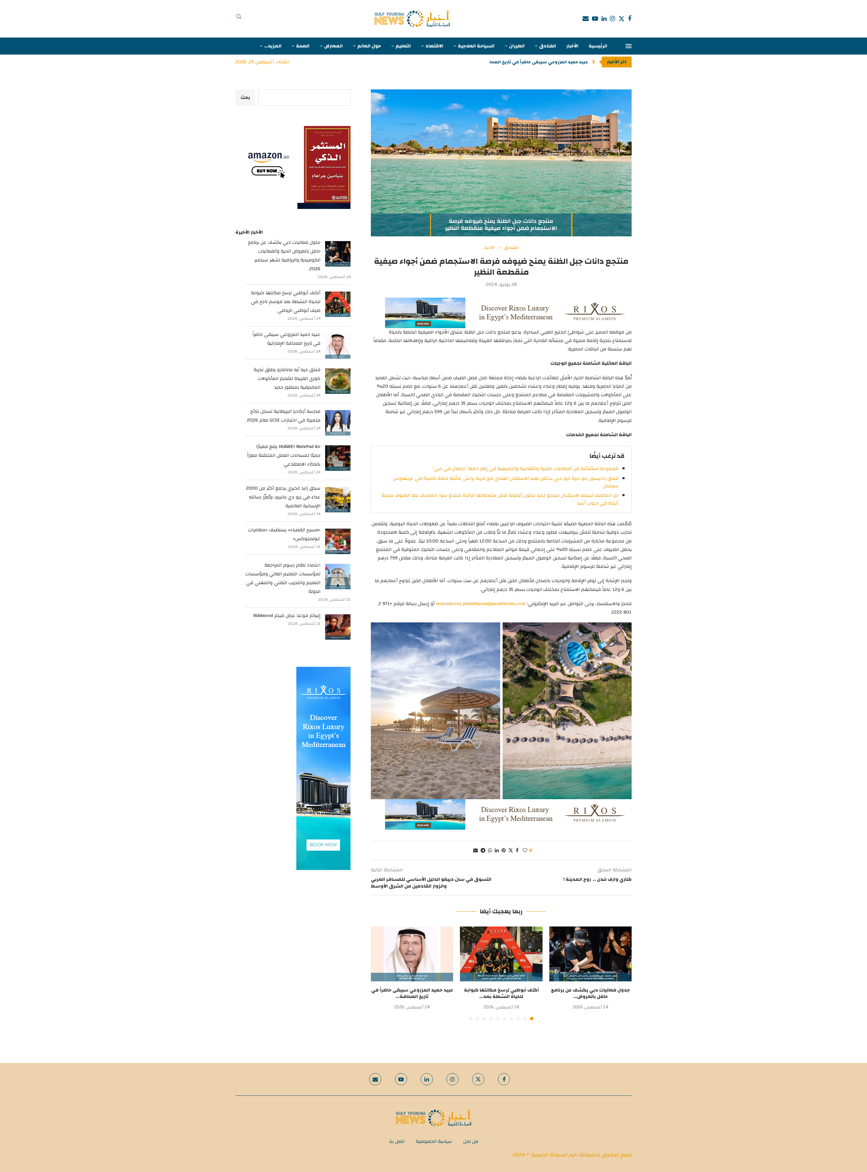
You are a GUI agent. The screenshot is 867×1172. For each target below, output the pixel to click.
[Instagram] (612, 18)
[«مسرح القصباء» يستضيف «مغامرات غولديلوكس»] (338, 541)
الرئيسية (598, 46)
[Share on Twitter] (510, 850)
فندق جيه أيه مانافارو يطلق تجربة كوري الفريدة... (537, 62)
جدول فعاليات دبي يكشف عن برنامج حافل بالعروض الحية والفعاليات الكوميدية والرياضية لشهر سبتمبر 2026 (284, 255)
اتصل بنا (396, 1141)
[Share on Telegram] (483, 850)
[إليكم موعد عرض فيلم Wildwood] (338, 627)
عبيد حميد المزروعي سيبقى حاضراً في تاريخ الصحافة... (412, 993)
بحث (245, 97)
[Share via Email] (475, 850)
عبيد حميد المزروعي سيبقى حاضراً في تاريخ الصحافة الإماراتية (286, 339)
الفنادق (547, 46)
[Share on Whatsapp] (490, 850)
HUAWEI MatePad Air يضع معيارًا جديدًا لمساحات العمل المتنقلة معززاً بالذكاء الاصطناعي (283, 455)
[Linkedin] (604, 18)
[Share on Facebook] (517, 850)
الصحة (303, 46)
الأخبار (572, 46)
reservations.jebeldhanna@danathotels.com (481, 603)
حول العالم (369, 46)
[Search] (238, 18)
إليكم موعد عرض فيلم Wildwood (286, 615)
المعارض (333, 46)
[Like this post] (525, 850)
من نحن (470, 1141)
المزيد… (272, 46)
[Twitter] (621, 18)
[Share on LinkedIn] (497, 850)
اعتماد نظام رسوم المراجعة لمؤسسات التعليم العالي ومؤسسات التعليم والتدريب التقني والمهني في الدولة (282, 578)
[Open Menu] (629, 46)
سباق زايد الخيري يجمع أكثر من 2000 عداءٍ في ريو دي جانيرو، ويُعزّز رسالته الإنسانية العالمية (283, 497)
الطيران (517, 46)
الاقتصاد (434, 46)
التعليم (403, 46)
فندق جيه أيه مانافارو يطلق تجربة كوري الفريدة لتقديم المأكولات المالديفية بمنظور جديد (287, 378)
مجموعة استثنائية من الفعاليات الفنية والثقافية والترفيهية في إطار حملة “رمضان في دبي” (525, 468)
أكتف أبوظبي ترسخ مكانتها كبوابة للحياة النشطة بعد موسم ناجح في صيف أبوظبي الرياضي (285, 302)
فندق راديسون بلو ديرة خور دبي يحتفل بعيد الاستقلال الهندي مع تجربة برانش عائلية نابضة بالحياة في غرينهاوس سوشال (505, 482)
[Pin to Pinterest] (504, 850)
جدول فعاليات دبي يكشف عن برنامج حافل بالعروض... (590, 993)
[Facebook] (630, 18)
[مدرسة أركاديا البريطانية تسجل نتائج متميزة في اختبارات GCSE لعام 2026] (338, 422)
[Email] (585, 18)
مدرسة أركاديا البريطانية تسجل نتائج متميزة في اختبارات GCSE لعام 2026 (283, 416)
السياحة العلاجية (476, 46)
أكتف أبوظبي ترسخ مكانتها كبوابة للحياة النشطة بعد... (501, 993)
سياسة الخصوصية (434, 1141)
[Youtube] (595, 18)
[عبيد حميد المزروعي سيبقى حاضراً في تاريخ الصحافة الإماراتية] (412, 953)
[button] (593, 62)
